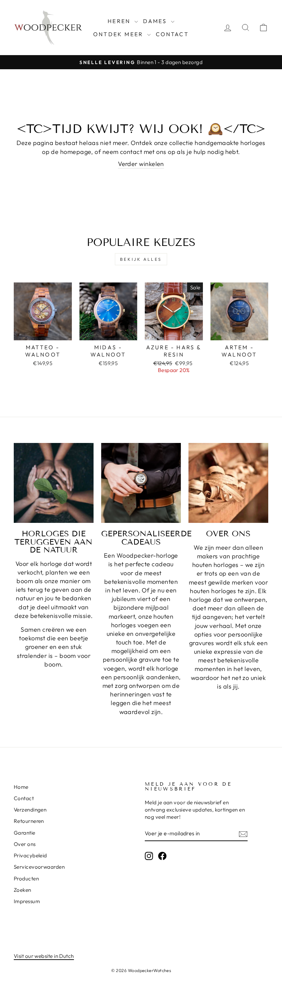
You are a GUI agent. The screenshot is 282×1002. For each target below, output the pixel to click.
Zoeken (22, 890)
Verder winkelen (141, 164)
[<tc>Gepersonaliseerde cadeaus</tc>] (141, 483)
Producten (26, 878)
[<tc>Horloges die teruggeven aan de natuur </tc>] (54, 483)
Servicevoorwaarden (39, 867)
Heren (120, 21)
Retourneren (29, 821)
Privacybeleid (30, 855)
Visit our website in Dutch (44, 956)
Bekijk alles (141, 259)
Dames (156, 21)
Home (21, 787)
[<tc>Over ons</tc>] (228, 483)
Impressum (27, 901)
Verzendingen (30, 809)
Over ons (25, 844)
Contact (172, 34)
